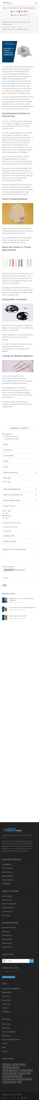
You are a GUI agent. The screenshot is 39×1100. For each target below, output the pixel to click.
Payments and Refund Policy (11, 1039)
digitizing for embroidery (18, 1064)
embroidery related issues (9, 1073)
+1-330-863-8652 (28, 8)
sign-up (15, 15)
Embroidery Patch (12, 439)
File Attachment (8, 567)
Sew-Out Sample (11, 527)
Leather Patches (7, 939)
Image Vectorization (8, 907)
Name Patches (6, 943)
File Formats (6, 1004)
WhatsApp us (6, 1012)
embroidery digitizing (10, 81)
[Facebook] (17, 11)
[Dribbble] (22, 11)
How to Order (6, 1024)
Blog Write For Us (9, 977)
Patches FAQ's (6, 1000)
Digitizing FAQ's (7, 992)
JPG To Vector (6, 915)
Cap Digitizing (6, 884)
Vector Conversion (12, 436)
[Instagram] (25, 11)
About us (5, 1051)
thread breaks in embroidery (24, 1079)
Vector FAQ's (6, 996)
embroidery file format (26, 1070)
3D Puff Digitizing (7, 868)
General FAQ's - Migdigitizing (11, 988)
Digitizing (8, 434)
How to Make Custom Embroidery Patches (22, 607)
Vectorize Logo (6, 900)
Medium (8, 515)
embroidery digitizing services (10, 1070)
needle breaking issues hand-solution (12, 1076)
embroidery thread (20, 278)
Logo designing (6, 896)
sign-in (25, 15)
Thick (7, 518)
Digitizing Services (11, 860)
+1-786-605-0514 (12, 8)
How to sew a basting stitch (18, 616)
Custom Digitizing (7, 880)
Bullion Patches (7, 947)
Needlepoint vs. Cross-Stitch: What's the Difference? (21, 599)
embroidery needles (10, 378)
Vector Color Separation (9, 904)
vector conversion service (9, 1082)
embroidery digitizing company (11, 1067)
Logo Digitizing (6, 864)
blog (19, 27)
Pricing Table (6, 1028)
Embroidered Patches (8, 927)
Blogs (3, 1047)
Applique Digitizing (8, 876)
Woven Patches (7, 935)
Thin (6, 513)
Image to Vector (10, 891)
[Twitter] (12, 11)
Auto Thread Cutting (12, 523)
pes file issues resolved (9, 1079)
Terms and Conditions (9, 1032)
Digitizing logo (6, 1064)
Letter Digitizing (7, 872)
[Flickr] (14, 11)
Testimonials (6, 1036)
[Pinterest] (27, 11)
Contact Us (5, 1008)
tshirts (19, 1082)
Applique (8, 531)
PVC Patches (6, 931)
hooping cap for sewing (24, 1073)
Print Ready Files (7, 911)
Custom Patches (10, 923)
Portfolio (4, 1043)
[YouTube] (19, 11)
